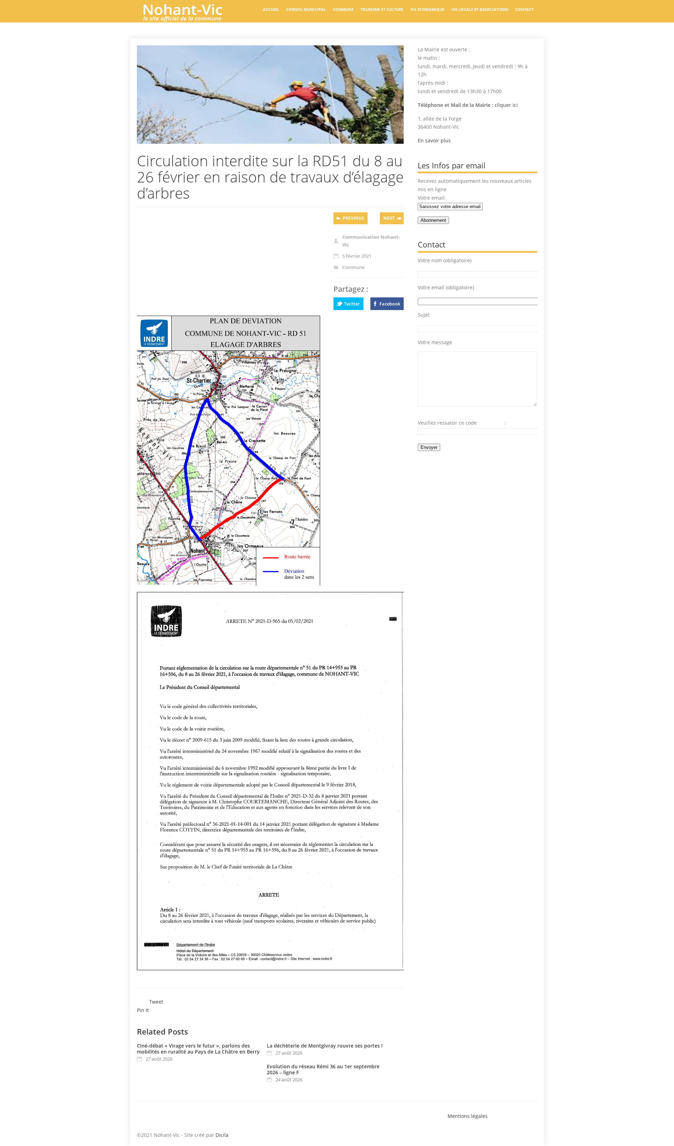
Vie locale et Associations (479, 9)
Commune (343, 9)
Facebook (389, 304)
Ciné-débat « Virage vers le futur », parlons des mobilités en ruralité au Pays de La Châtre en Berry (198, 1048)
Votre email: (432, 197)
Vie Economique (427, 9)
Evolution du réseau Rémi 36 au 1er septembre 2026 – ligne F (323, 1069)
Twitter (352, 304)
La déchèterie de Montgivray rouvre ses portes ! (325, 1045)
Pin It (143, 1010)
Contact (524, 9)
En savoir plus (434, 140)
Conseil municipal (306, 9)
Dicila (222, 1135)
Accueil (271, 9)
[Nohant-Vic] (189, 19)
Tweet (156, 1001)
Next (389, 218)
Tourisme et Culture (382, 9)
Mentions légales (468, 1116)
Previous (353, 218)
